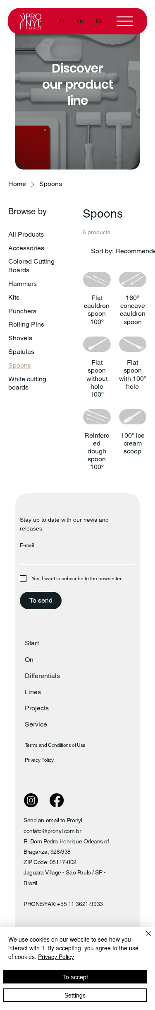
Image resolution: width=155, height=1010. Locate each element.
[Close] (143, 938)
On (29, 660)
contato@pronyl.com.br (52, 831)
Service (36, 724)
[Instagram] (31, 800)
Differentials (42, 676)
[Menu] (125, 21)
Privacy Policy (39, 760)
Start (32, 643)
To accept (75, 977)
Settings (75, 995)
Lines (33, 692)
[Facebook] (57, 800)
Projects (37, 708)
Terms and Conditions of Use (55, 745)
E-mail (27, 545)
